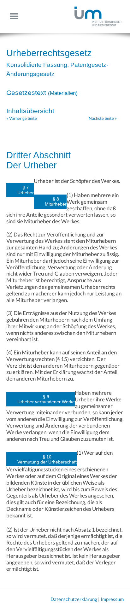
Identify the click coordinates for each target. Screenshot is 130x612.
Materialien (63, 93)
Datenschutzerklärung (73, 599)
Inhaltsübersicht (30, 110)
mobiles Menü (16, 16)
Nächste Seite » (103, 118)
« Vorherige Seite (21, 118)
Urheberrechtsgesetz (49, 53)
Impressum (112, 599)
